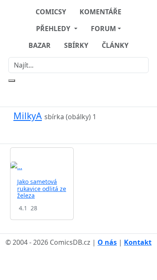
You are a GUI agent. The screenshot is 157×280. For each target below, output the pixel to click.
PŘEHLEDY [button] (54, 28)
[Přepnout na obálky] (74, 132)
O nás (107, 242)
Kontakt (138, 242)
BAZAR (39, 45)
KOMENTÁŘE (100, 11)
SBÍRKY (76, 45)
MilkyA (27, 116)
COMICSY (51, 11)
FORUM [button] (103, 28)
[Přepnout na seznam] (84, 132)
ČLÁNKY (115, 45)
